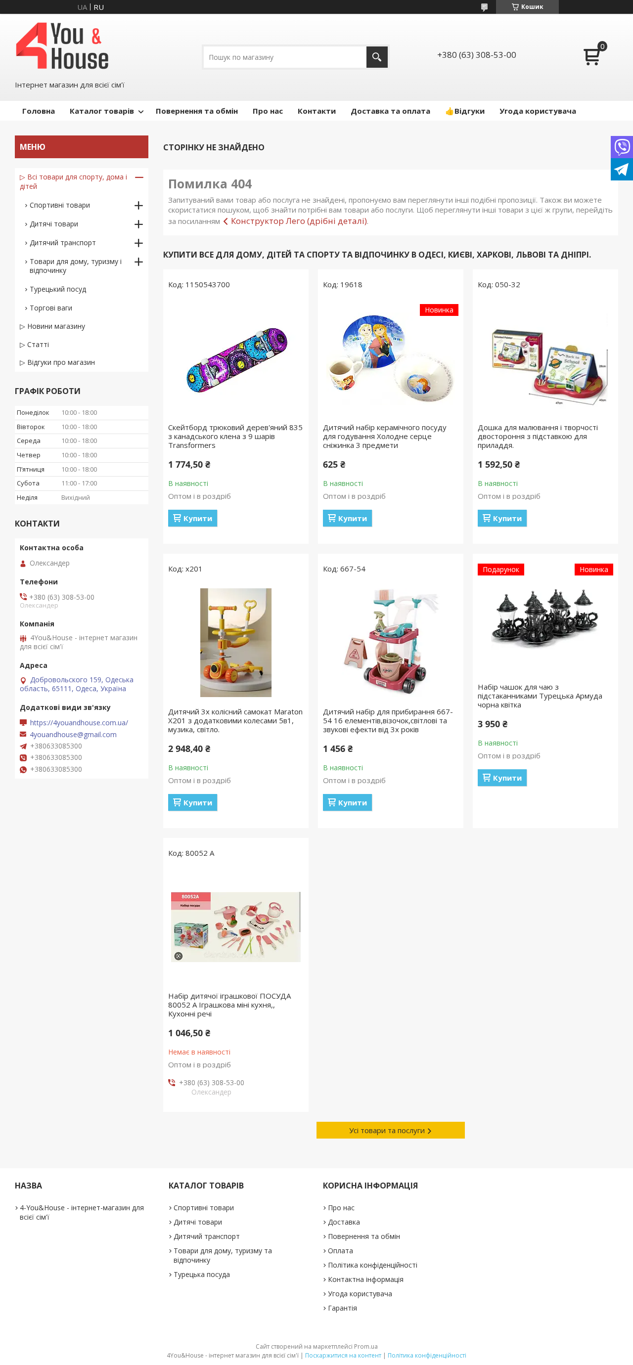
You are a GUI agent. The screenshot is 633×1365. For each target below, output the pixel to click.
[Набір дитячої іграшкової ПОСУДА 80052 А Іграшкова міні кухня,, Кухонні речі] (236, 927)
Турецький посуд (58, 289)
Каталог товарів (102, 111)
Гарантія (342, 1308)
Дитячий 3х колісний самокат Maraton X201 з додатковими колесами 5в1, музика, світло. (235, 720)
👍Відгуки (465, 111)
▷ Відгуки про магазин (57, 362)
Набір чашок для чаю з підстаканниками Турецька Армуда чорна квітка (540, 695)
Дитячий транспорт (63, 242)
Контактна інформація (366, 1279)
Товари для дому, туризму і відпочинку (76, 266)
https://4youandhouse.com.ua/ (79, 722)
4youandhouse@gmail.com (73, 734)
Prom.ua (366, 1346)
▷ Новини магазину (52, 326)
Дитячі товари (54, 223)
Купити (197, 518)
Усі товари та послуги (387, 1130)
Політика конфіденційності (372, 1265)
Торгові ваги (51, 307)
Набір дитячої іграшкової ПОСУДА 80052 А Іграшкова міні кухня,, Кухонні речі (229, 1004)
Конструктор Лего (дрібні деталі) (299, 220)
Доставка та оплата (390, 111)
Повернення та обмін (197, 111)
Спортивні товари (60, 205)
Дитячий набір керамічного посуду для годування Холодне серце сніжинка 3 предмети (385, 436)
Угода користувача (537, 111)
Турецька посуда (202, 1274)
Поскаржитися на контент (343, 1355)
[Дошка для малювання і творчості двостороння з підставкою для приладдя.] (545, 358)
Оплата (340, 1250)
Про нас (268, 111)
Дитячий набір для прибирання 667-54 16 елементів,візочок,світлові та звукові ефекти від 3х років (388, 720)
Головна (38, 111)
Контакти (317, 111)
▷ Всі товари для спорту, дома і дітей (73, 181)
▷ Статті (34, 344)
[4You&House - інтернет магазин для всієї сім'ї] (62, 45)
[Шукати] (377, 57)
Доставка (344, 1222)
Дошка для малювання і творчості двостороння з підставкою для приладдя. (538, 436)
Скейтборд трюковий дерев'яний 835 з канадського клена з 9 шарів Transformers (235, 436)
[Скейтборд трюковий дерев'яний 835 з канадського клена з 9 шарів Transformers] (236, 358)
